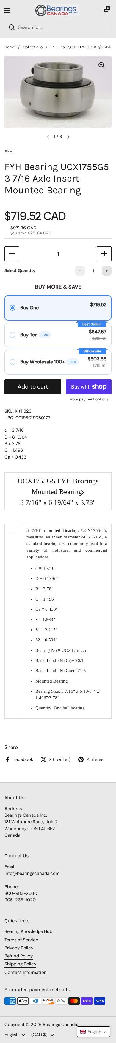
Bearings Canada (60, 1024)
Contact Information (25, 972)
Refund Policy (18, 956)
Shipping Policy (20, 964)
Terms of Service (21, 940)
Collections (33, 46)
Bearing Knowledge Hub (28, 931)
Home (9, 46)
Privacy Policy (18, 948)
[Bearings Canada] (57, 10)
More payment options (89, 399)
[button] (106, 10)
